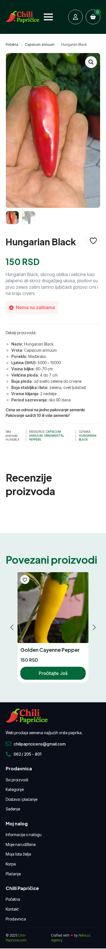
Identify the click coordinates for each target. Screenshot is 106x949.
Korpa (11, 863)
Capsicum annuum (40, 44)
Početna (12, 44)
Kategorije (15, 789)
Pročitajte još (53, 673)
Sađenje (13, 808)
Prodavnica (16, 919)
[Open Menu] (48, 16)
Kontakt (12, 909)
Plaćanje (13, 873)
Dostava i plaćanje (21, 799)
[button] (91, 62)
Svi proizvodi (17, 779)
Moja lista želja (18, 854)
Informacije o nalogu (24, 834)
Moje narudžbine (21, 844)
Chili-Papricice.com (16, 937)
